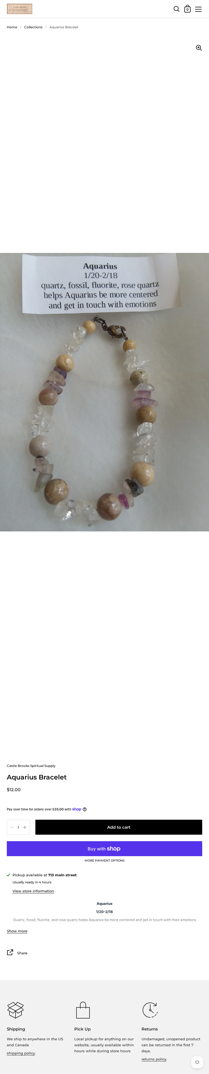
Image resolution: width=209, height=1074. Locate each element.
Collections (33, 27)
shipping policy (21, 1053)
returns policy (154, 1059)
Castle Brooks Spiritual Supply (31, 766)
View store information (33, 891)
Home (12, 27)
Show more (17, 931)
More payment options (105, 860)
